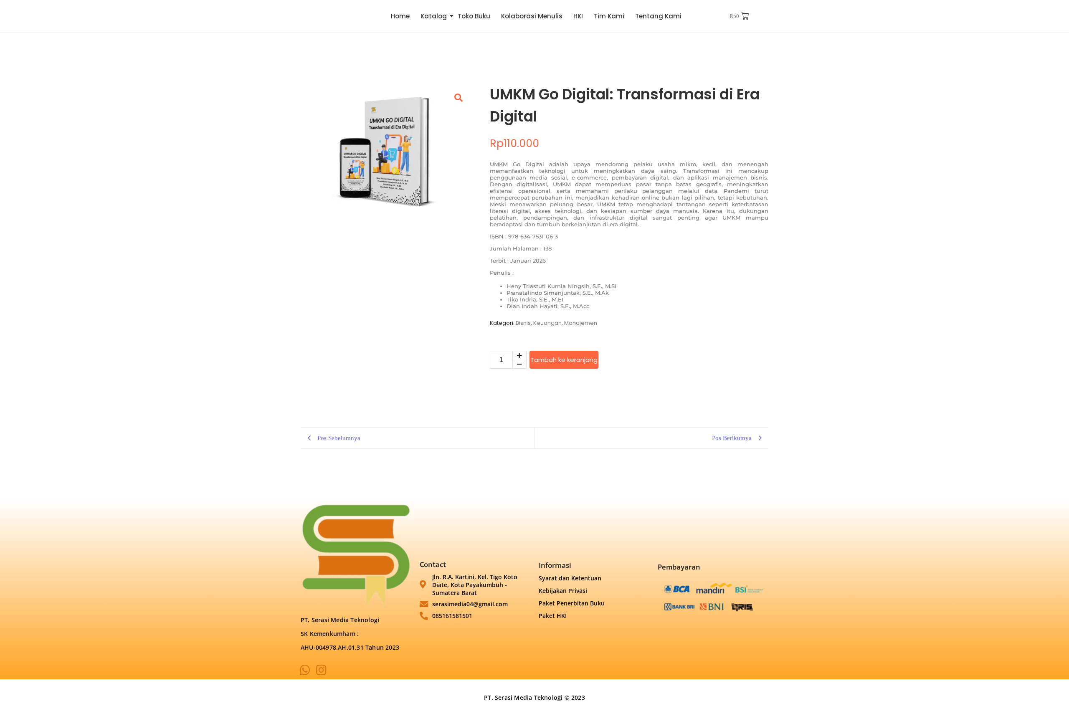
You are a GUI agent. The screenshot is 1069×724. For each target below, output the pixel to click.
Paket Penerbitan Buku (572, 603)
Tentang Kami (658, 16)
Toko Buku (474, 16)
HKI (578, 16)
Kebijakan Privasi (563, 591)
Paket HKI (553, 616)
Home (400, 16)
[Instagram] (321, 670)
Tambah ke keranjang (564, 359)
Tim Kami (609, 16)
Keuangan (547, 323)
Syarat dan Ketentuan (570, 578)
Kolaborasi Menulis (531, 16)
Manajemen (580, 323)
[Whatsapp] (305, 670)
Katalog (434, 16)
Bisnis (523, 323)
